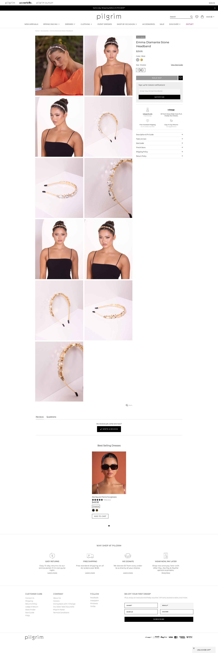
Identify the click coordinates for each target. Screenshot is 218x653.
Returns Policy (31, 604)
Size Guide (29, 612)
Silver (137, 60)
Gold (141, 60)
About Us (57, 598)
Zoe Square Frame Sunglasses (104, 497)
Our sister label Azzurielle (63, 607)
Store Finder (30, 610)
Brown (97, 510)
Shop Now (166, 573)
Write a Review (111, 430)
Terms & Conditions (61, 612)
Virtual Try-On (147, 114)
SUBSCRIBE (159, 619)
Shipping (29, 601)
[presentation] (215, 8)
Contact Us (29, 598)
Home (37, 31)
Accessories (44, 31)
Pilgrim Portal (59, 610)
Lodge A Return (31, 607)
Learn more (52, 573)
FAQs (27, 615)
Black (93, 510)
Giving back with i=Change (64, 604)
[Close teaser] (193, 648)
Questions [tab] (51, 417)
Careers (56, 601)
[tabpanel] (109, 487)
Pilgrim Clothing (109, 16)
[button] (196, 16)
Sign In (212, 3)
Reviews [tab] (40, 417)
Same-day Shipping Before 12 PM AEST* (109, 8)
